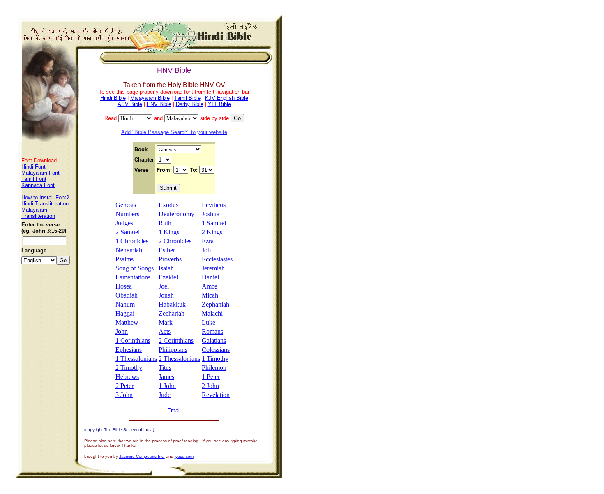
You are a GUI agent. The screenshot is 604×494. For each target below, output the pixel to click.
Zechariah (171, 313)
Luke (208, 322)
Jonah (166, 295)
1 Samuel (214, 222)
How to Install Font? (45, 197)
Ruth (165, 222)
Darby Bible (189, 104)
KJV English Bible (226, 98)
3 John (124, 394)
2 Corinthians (176, 340)
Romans (212, 331)
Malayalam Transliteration (38, 213)
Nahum (125, 304)
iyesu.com (184, 456)
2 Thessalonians (179, 358)
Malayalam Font (40, 173)
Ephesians (128, 349)
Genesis (125, 204)
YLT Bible (219, 104)
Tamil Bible (187, 98)
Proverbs (170, 259)
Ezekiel (168, 277)
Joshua (210, 213)
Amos (209, 286)
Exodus (168, 204)
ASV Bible (130, 104)
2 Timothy (128, 367)
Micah (210, 295)
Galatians (214, 340)
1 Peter (211, 376)
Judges (124, 222)
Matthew (126, 322)
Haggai (124, 313)
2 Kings (212, 232)
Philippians (173, 349)
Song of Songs (134, 268)
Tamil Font (33, 179)
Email (174, 410)
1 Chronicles (131, 241)
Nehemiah (128, 250)
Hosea (123, 286)
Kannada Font (38, 185)
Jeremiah (213, 268)
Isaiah (166, 268)
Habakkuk (172, 304)
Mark (166, 322)
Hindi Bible (113, 98)
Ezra (208, 241)
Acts (165, 331)
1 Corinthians (132, 340)
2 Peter (124, 385)
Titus (165, 367)
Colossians (216, 349)
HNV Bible (159, 104)
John (121, 331)
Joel (164, 286)
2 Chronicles (175, 241)
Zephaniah (215, 304)
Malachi (212, 313)
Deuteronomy (176, 213)
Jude (165, 394)
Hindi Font (33, 167)
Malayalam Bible (150, 98)
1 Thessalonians (136, 358)
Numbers (127, 213)
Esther (167, 250)
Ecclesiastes (217, 259)
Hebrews (127, 376)
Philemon (214, 367)
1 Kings (169, 232)
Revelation (216, 394)
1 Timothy (215, 358)
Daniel (210, 277)
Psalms (124, 259)
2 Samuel (127, 232)
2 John (210, 385)
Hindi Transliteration (45, 204)
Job (206, 250)
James (166, 376)
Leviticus (214, 204)
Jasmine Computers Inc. (142, 456)
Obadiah (126, 295)
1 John (167, 385)
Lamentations (132, 277)
